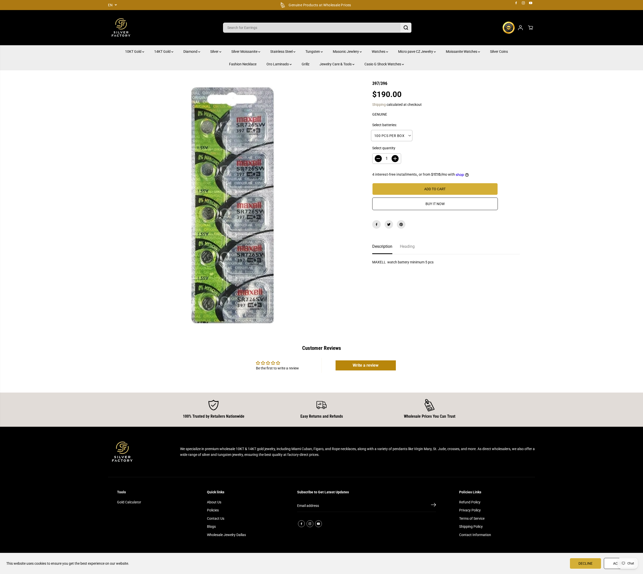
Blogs (211, 526)
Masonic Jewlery (346, 52)
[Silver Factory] (120, 28)
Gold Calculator (129, 502)
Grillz (305, 64)
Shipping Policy (471, 526)
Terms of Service (472, 518)
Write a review (366, 365)
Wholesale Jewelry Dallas (226, 535)
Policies (213, 510)
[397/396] (232, 205)
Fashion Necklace (242, 64)
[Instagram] (523, 3)
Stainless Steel (281, 52)
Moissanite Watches (462, 52)
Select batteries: (384, 125)
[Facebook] (516, 3)
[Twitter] (389, 224)
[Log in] (520, 27)
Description (382, 246)
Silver (214, 52)
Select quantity (383, 148)
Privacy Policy (470, 510)
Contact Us (215, 518)
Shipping (379, 105)
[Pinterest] (401, 224)
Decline (585, 563)
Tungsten (313, 52)
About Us (214, 502)
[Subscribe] (433, 505)
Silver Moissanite (244, 52)
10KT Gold (133, 52)
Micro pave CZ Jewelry (416, 52)
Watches (379, 52)
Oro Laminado (278, 64)
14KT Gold (162, 52)
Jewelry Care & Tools (335, 64)
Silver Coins (499, 52)
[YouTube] (531, 3)
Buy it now (435, 204)
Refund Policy (469, 502)
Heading (407, 246)
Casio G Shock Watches (383, 64)
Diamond (190, 52)
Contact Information (475, 535)
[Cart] (530, 27)
